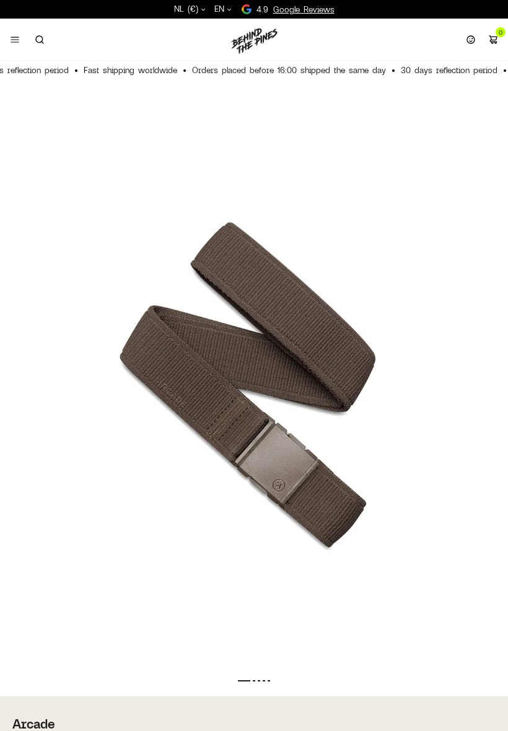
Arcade (33, 723)
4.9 (295, 9)
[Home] (254, 41)
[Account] (471, 39)
